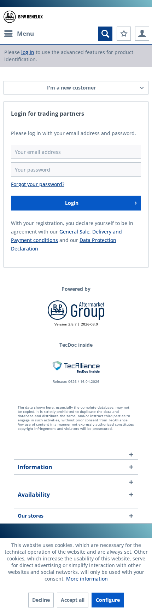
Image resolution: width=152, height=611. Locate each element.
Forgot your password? (37, 184)
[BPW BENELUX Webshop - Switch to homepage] (23, 17)
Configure (108, 599)
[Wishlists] (124, 34)
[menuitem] (18, 34)
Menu (25, 33)
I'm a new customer (71, 87)
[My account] (142, 34)
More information (87, 578)
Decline (41, 599)
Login (71, 203)
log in (27, 52)
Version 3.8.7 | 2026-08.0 (76, 324)
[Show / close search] (105, 34)
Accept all (72, 599)
